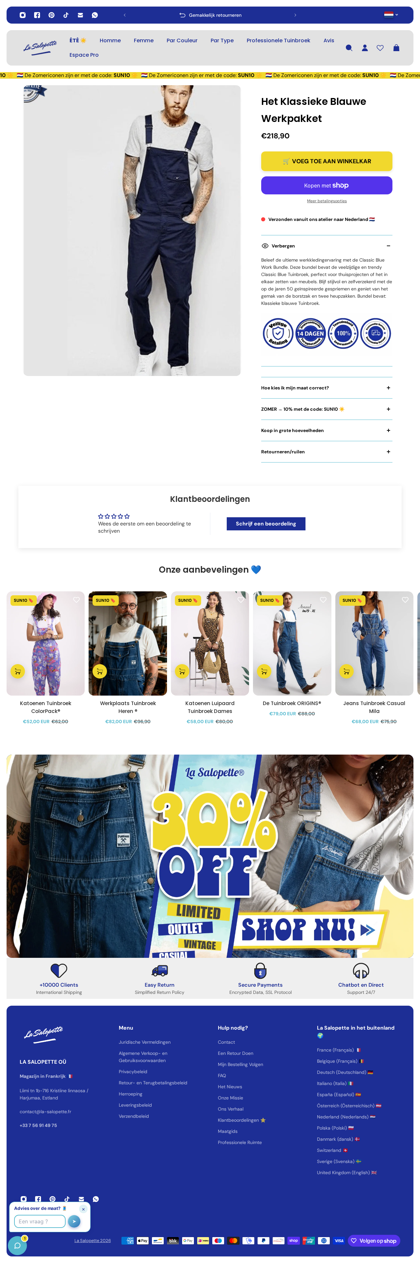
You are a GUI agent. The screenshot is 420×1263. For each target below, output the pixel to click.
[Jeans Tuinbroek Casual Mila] (374, 643)
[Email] (80, 15)
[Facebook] (37, 15)
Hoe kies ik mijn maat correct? (295, 388)
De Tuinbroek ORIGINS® (292, 703)
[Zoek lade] (349, 48)
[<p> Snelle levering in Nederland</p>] (210, 15)
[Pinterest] (51, 15)
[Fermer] (103, 1096)
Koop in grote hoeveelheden (292, 430)
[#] (210, 856)
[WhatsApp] (95, 15)
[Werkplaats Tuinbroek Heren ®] (128, 643)
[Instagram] (22, 15)
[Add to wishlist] (76, 599)
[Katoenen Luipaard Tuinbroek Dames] (210, 643)
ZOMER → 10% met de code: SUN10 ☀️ (303, 409)
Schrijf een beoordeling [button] (266, 523)
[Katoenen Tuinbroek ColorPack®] (46, 643)
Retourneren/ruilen (283, 452)
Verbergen (283, 246)
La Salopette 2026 (92, 1240)
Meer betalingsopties (327, 201)
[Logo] (39, 48)
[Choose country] (391, 14)
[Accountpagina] (365, 48)
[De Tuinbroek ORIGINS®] (292, 643)
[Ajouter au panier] (17, 671)
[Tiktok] (66, 15)
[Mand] (396, 48)
